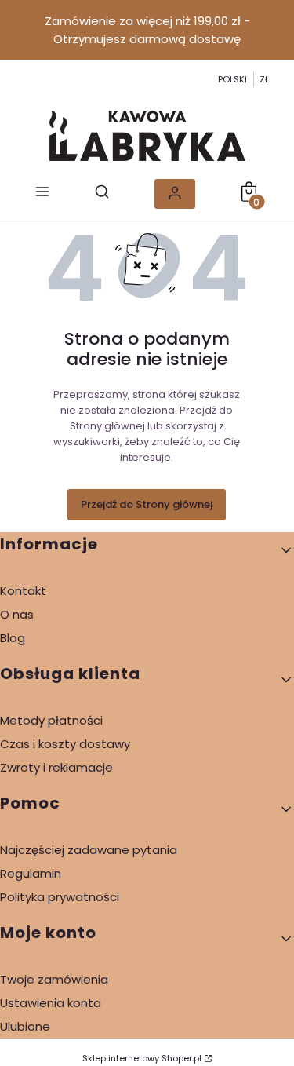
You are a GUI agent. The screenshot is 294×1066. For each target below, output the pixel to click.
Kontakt (23, 590)
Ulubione (25, 1026)
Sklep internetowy (141, 1058)
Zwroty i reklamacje (56, 767)
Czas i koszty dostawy (65, 744)
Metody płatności (51, 720)
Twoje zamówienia (54, 979)
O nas (17, 614)
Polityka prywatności (59, 897)
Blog (12, 638)
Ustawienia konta (50, 1003)
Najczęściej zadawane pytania (88, 849)
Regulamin (30, 873)
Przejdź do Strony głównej (146, 504)
